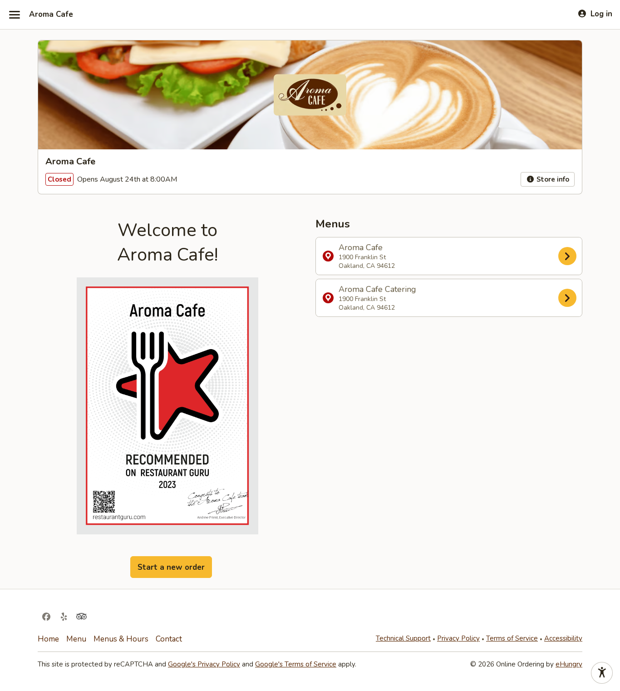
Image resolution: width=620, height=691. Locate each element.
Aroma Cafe (51, 14)
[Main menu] (14, 14)
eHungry (569, 664)
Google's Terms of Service (295, 664)
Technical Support (403, 638)
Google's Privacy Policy (204, 664)
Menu (76, 639)
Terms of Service (512, 638)
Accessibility (563, 638)
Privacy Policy (458, 638)
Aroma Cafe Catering (377, 298)
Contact (169, 639)
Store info (552, 179)
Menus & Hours (120, 639)
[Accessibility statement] (602, 673)
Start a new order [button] (171, 567)
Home (48, 639)
